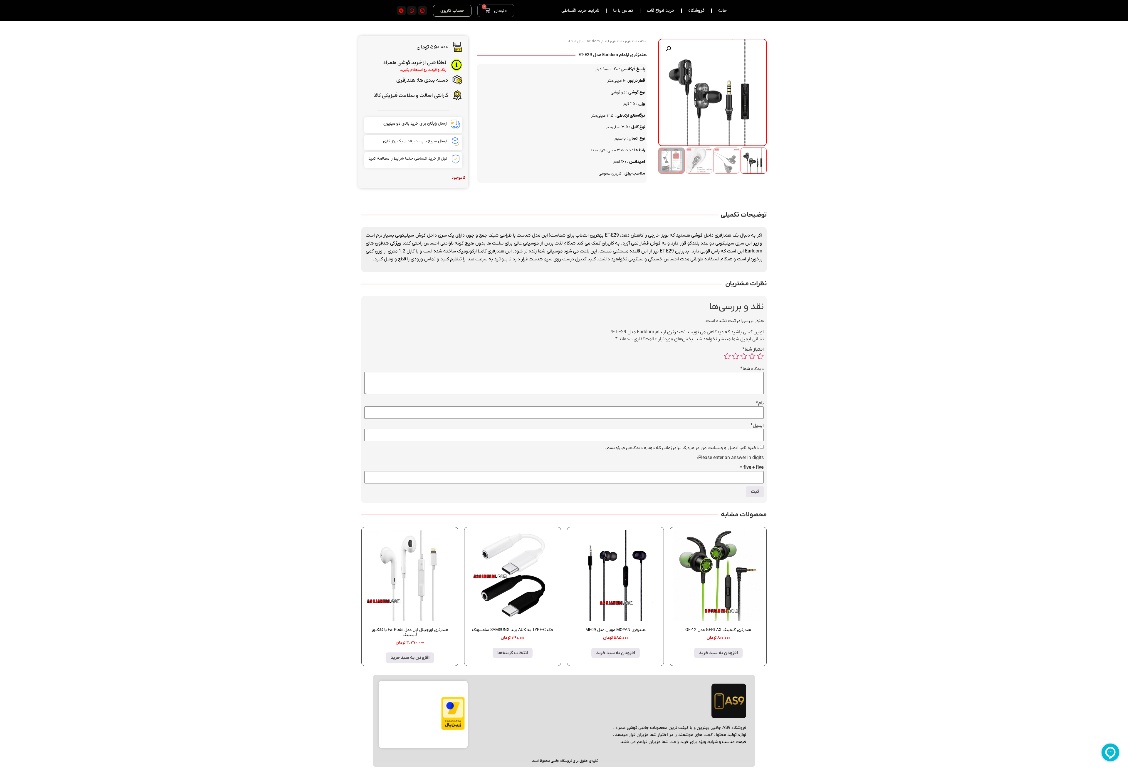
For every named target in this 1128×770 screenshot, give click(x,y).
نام (760, 403)
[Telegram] (401, 10)
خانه (643, 41)
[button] (668, 48)
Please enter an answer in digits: (730, 458)
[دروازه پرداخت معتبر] (453, 729)
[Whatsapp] (412, 10)
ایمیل (757, 425)
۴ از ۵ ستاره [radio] (735, 356)
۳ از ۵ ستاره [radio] (743, 356)
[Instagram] (422, 10)
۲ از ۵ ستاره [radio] (752, 356)
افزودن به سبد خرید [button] (718, 653)
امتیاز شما (753, 349)
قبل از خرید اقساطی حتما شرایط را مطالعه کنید (407, 158)
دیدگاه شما (752, 368)
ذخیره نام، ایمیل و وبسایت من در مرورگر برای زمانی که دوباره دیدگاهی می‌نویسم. (682, 448)
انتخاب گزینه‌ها (512, 653)
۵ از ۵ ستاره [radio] (727, 356)
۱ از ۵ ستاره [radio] (760, 356)
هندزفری (405, 80)
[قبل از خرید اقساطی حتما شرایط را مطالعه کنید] (456, 159)
